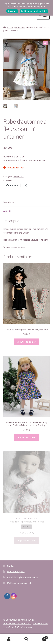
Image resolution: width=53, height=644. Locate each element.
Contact (11, 565)
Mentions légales (16, 571)
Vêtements (20, 27)
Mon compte (9, 639)
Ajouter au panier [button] (26, 341)
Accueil (10, 27)
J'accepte (12, 11)
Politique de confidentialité (17, 623)
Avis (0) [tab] (7, 210)
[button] (45, 43)
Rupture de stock (26, 540)
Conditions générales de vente (22, 577)
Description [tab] (9, 202)
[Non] (49, 7)
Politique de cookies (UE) (19, 582)
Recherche (26, 639)
